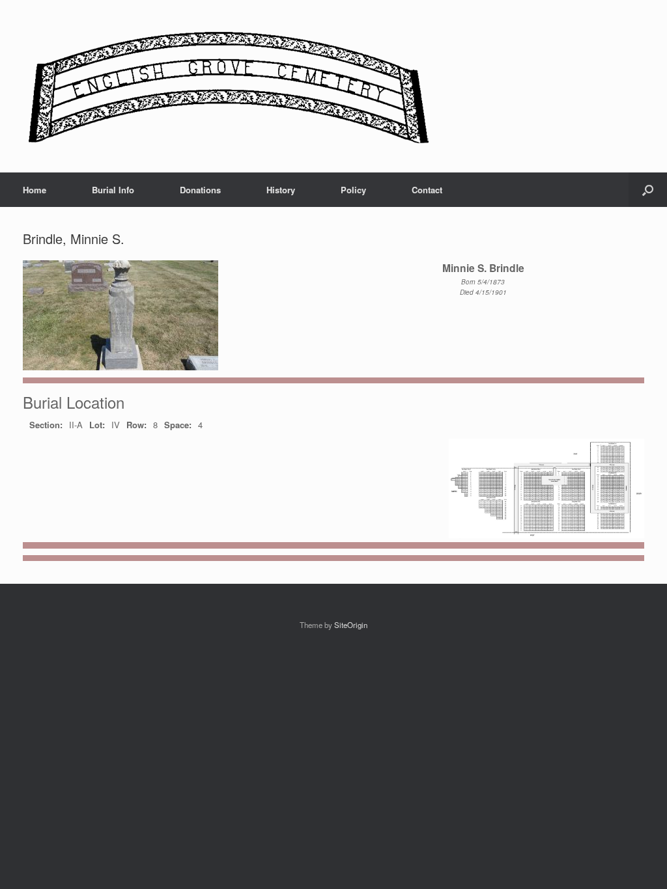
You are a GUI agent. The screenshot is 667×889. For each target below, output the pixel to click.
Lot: (97, 424)
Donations (200, 190)
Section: (46, 424)
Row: (136, 424)
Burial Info (113, 190)
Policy (353, 190)
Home (34, 190)
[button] (648, 189)
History (280, 190)
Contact (427, 190)
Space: (178, 424)
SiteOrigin (350, 625)
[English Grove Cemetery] (226, 86)
